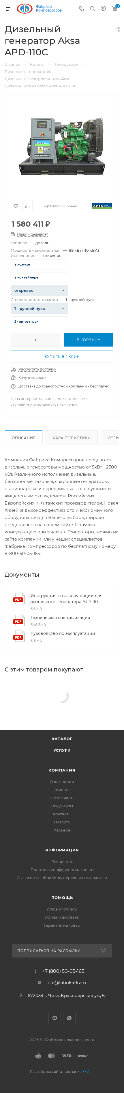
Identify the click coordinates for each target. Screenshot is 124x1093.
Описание (23, 438)
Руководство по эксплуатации (63, 633)
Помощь (62, 897)
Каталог (62, 738)
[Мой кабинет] (103, 9)
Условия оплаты (62, 909)
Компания (61, 770)
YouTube (54, 1018)
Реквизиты (62, 861)
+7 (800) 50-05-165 (63, 971)
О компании (62, 781)
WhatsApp (69, 1018)
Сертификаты (62, 797)
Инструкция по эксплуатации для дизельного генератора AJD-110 (66, 598)
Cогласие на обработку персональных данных (62, 877)
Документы (62, 806)
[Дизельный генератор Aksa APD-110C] (62, 146)
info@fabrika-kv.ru (66, 982)
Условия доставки (62, 917)
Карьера (62, 830)
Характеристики (72, 438)
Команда (62, 789)
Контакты (62, 814)
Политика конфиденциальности (62, 869)
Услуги (62, 750)
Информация (62, 850)
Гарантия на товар (62, 925)
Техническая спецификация (60, 617)
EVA (86, 1071)
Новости (62, 822)
